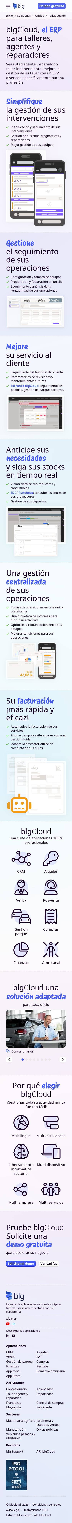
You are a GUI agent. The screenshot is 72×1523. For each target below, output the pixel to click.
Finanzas (12, 1366)
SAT (39, 1357)
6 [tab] (42, 1059)
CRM (9, 1352)
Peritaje (42, 1366)
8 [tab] (49, 1059)
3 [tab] (30, 1059)
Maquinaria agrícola (20, 1421)
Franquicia (13, 1403)
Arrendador (44, 1389)
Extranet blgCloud (24, 386)
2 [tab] (26, 1059)
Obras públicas (47, 1430)
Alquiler (42, 1352)
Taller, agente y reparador (17, 1396)
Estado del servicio (18, 1515)
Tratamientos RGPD (36, 1510)
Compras (42, 1362)
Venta (10, 1357)
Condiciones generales (46, 1504)
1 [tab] (22, 1059)
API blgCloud (45, 1452)
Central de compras (50, 1403)
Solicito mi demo (21, 1263)
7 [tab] (45, 1059)
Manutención (15, 1430)
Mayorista (13, 1407)
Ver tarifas (49, 1263)
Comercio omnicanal (51, 1371)
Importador (44, 1394)
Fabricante (44, 1407)
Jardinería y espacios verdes (47, 1423)
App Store (13, 1376)
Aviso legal (13, 1510)
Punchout (25, 493)
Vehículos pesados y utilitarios (20, 1436)
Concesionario (16, 1389)
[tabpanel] (36, 1031)
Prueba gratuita (51, 6)
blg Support (14, 1452)
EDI (13, 493)
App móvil (13, 1371)
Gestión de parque (19, 1362)
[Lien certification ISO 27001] (16, 1475)
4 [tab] (34, 1059)
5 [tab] (38, 1059)
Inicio (9, 15)
